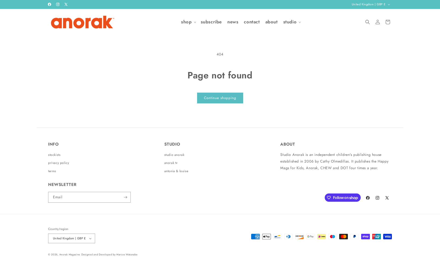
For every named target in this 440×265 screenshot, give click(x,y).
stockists (54, 154)
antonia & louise (176, 171)
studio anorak (174, 154)
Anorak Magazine (69, 254)
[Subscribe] (125, 197)
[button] (188, 22)
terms (52, 171)
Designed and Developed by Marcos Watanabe (109, 254)
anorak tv (171, 162)
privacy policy (58, 162)
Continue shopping (220, 97)
